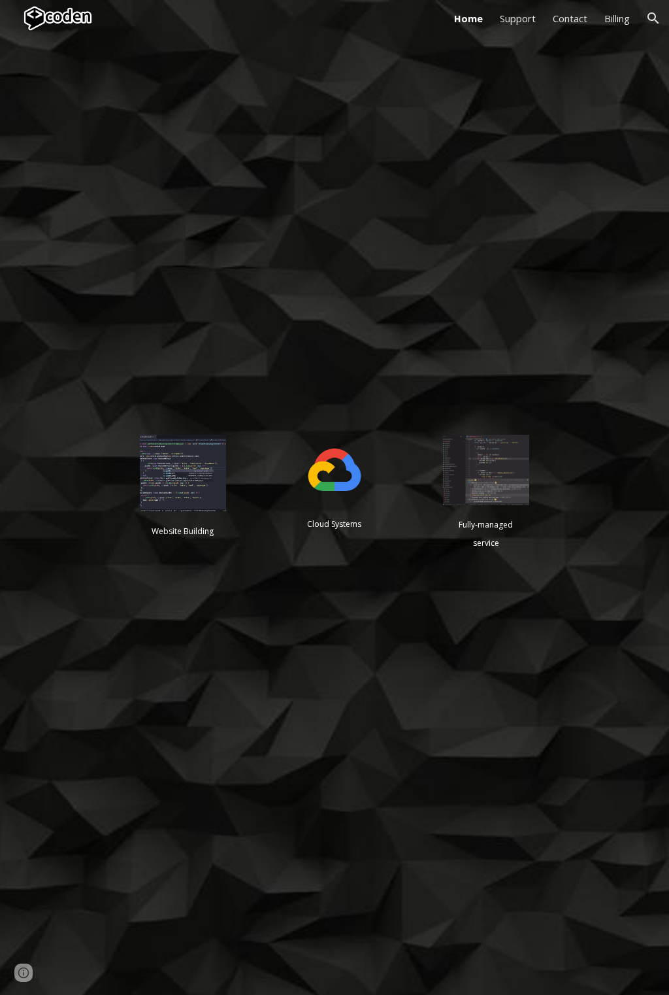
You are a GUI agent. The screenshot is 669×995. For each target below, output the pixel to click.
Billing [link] (617, 18)
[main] (182, 530)
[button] (653, 18)
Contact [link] (570, 18)
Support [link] (518, 18)
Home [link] (468, 18)
